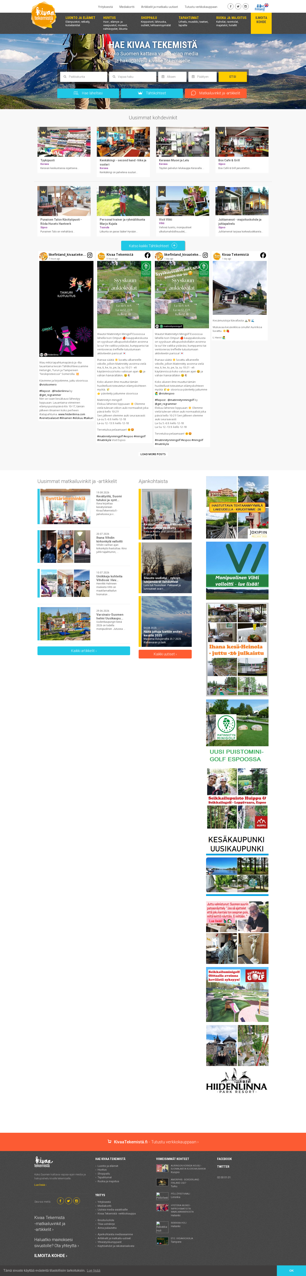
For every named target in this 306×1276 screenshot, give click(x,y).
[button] (66, 336)
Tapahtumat (105, 1177)
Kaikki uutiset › (165, 654)
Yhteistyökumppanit (110, 1242)
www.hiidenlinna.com (71, 414)
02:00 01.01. (224, 1177)
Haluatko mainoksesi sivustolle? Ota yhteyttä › (56, 1242)
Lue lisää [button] (93, 1270)
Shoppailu (104, 1173)
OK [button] (291, 1270)
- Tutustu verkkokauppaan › (156, 1141)
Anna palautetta (107, 1227)
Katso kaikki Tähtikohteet (149, 246)
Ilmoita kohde (106, 1220)
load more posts (153, 454)
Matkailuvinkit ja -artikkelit (219, 93)
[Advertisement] (153, 1118)
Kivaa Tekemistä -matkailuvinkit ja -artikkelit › (49, 1223)
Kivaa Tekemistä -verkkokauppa (117, 1213)
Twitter (223, 1167)
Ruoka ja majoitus (108, 1181)
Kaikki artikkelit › (84, 650)
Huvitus (102, 1169)
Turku (185, 1183)
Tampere (182, 1240)
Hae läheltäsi (92, 93)
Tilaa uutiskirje (106, 1223)
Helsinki (182, 1210)
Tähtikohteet (155, 93)
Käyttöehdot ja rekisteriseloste (116, 1246)
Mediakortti (126, 7)
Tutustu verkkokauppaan (201, 7)
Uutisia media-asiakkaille (113, 1209)
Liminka (180, 1195)
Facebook (224, 1159)
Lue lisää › (40, 1184)
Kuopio (188, 1169)
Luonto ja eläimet (108, 1165)
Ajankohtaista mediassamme (115, 1234)
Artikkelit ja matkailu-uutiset (159, 7)
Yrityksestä (105, 7)
